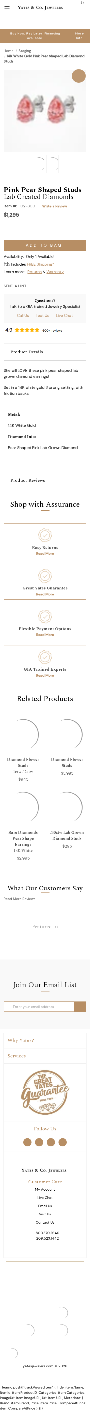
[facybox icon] (45, 69)
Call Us (23, 315)
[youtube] (62, 1142)
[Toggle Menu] (7, 8)
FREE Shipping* (40, 264)
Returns (35, 271)
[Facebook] (40, 285)
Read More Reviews (20, 899)
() (82, 2)
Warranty (55, 271)
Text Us (42, 315)
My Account (45, 1189)
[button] (45, 352)
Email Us (45, 1206)
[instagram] (51, 1142)
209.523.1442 (47, 1238)
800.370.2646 (47, 1233)
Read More (45, 553)
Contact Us (45, 1222)
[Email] (31, 285)
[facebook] (27, 1142)
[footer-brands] (45, 1092)
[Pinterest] (49, 285)
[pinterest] (39, 1142)
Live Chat (64, 315)
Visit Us (45, 1214)
